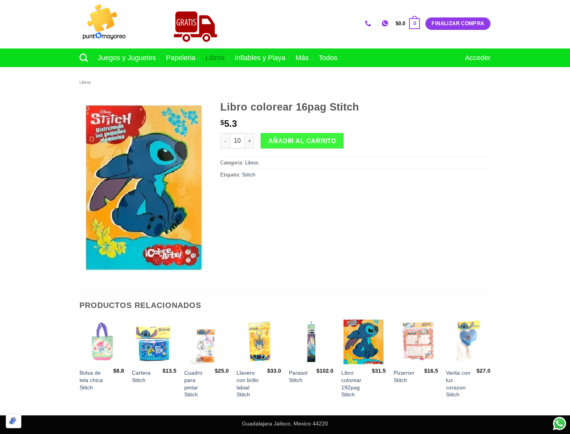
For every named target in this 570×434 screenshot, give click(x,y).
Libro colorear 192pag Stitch (351, 384)
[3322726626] (369, 23)
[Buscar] (83, 57)
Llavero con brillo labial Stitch (248, 384)
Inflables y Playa (260, 58)
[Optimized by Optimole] (13, 420)
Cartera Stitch (141, 376)
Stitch (248, 175)
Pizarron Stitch (404, 376)
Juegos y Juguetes (127, 58)
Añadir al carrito (302, 141)
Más (302, 58)
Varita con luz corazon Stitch (458, 384)
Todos (328, 58)
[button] (408, 24)
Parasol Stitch (298, 376)
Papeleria (180, 58)
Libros (215, 58)
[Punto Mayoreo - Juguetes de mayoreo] (117, 24)
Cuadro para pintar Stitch (193, 384)
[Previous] (80, 367)
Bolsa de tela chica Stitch (91, 380)
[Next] (490, 367)
